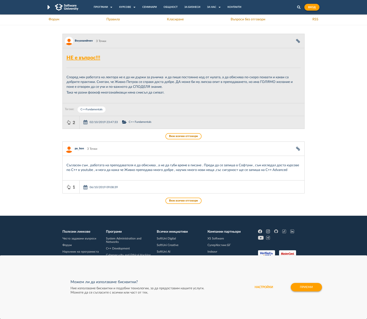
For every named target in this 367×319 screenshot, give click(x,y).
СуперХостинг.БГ (219, 245)
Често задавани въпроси (79, 238)
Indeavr (212, 251)
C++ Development (118, 248)
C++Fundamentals (91, 109)
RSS (315, 19)
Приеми (306, 287)
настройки (264, 287)
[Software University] (66, 7)
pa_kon (79, 148)
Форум (54, 19)
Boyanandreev (84, 40)
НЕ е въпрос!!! (83, 57)
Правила (113, 19)
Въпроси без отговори (248, 19)
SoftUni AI (163, 251)
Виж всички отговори (183, 136)
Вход (312, 7)
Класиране (175, 19)
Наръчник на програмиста (80, 251)
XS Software (215, 238)
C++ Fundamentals (140, 122)
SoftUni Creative (167, 245)
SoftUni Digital (166, 238)
